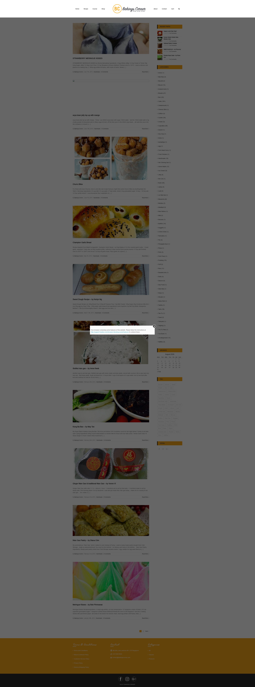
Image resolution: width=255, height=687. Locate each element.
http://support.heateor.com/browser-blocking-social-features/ (110, 332)
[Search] (169, 9)
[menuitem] (85, 9)
